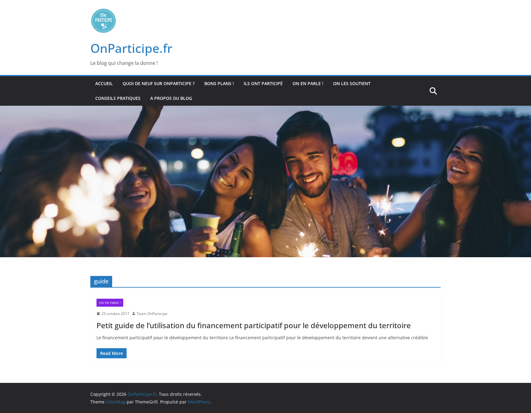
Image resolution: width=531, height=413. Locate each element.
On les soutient (352, 83)
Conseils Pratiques (117, 98)
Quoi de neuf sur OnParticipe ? (159, 83)
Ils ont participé (263, 83)
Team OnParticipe (152, 313)
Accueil (104, 83)
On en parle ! (308, 83)
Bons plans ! (219, 83)
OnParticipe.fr (131, 48)
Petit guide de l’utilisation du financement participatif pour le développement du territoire (253, 325)
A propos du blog (171, 98)
